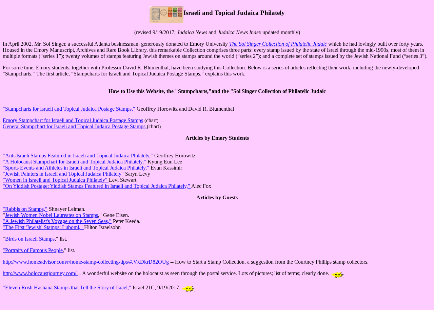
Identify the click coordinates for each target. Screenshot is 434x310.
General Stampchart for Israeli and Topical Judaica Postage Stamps (75, 126)
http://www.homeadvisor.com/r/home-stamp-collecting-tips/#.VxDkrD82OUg (86, 262)
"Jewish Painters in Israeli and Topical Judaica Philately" (64, 174)
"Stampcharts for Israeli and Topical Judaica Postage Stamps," (69, 109)
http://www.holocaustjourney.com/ (40, 273)
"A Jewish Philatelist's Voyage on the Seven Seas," (57, 221)
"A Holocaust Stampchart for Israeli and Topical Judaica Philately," (75, 161)
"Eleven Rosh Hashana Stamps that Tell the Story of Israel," (67, 287)
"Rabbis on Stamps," (25, 209)
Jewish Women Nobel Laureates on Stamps (51, 215)
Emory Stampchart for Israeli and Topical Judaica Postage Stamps (73, 120)
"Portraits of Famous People (33, 250)
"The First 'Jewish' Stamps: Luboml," (43, 227)
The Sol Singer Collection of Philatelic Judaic (278, 44)
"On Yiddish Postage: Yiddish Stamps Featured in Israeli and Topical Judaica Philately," (97, 186)
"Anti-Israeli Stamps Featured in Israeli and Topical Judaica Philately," (78, 155)
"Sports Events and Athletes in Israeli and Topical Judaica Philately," (77, 168)
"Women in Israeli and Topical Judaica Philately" (56, 180)
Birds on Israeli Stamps (30, 239)
